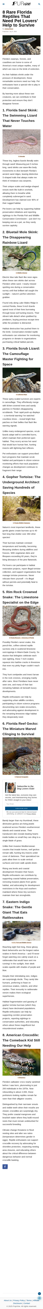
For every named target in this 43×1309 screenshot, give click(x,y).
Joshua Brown (9, 29)
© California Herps (21, 394)
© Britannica (21, 1077)
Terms (29, 1300)
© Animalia (21, 156)
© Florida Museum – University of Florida (21, 638)
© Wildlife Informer (21, 273)
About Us (8, 1300)
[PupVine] (21, 4)
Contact (26, 1303)
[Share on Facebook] (5, 1166)
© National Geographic (21, 777)
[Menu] (3, 4)
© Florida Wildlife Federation (21, 523)
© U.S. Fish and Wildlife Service (21, 942)
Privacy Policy (19, 1300)
